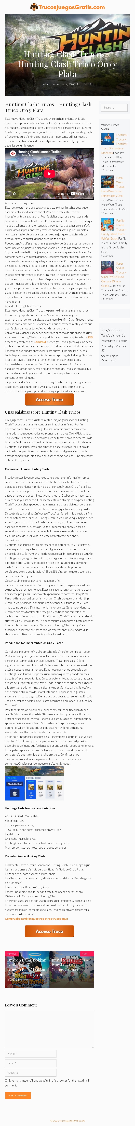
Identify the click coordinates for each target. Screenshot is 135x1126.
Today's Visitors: (111, 335)
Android (82, 84)
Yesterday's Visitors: (113, 346)
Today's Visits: (110, 330)
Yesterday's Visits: (112, 340)
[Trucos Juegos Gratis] (67, 6)
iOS (90, 84)
